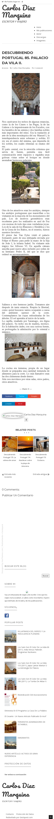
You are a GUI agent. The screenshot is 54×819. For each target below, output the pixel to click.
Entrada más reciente (10, 475)
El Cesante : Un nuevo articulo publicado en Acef (25, 716)
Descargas (41, 37)
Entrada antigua (40, 474)
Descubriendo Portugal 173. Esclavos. (41, 457)
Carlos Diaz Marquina (18, 11)
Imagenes (40, 40)
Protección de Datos (25, 814)
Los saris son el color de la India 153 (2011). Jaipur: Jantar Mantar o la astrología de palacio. (32, 665)
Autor (38, 33)
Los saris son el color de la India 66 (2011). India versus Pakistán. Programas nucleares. (33, 649)
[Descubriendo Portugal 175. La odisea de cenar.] (9, 444)
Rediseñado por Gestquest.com (19, 817)
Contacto (10, 814)
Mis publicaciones (44, 30)
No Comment (37, 68)
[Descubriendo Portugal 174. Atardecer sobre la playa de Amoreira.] (25, 444)
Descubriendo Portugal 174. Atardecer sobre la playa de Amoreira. (25, 460)
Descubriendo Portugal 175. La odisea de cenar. (9, 457)
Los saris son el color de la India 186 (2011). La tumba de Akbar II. (32, 680)
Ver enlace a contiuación (15, 774)
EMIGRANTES (23, 738)
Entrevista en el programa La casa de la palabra (26, 710)
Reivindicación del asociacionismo (32, 695)
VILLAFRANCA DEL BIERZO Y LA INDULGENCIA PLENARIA (31, 632)
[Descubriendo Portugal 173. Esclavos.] (41, 444)
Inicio (38, 27)
